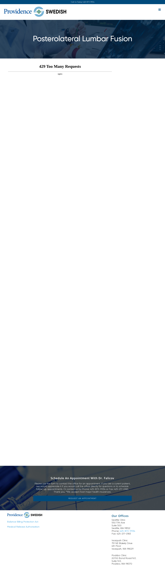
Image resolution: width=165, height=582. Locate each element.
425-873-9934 (88, 2)
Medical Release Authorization (23, 526)
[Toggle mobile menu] (159, 9)
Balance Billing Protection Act (22, 521)
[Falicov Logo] (24, 513)
